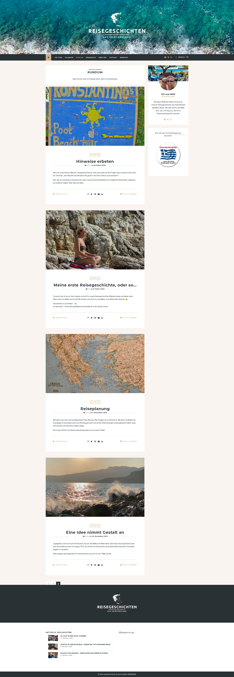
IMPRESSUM (132, 674)
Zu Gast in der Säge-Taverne (73, 636)
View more (95, 116)
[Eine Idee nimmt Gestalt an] (91, 564)
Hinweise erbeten (95, 161)
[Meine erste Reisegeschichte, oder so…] (91, 317)
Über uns (103, 57)
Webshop (124, 57)
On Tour (58, 57)
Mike (89, 165)
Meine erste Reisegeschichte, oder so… (95, 285)
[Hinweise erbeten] (91, 193)
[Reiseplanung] (91, 441)
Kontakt (113, 57)
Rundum (79, 57)
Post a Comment (129, 194)
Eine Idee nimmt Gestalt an (95, 532)
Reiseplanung (95, 408)
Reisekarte (91, 57)
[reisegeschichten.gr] (117, 25)
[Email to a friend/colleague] (98, 193)
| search (180, 57)
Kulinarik (69, 57)
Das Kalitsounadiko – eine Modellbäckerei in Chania (84, 653)
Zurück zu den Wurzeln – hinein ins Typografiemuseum (85, 644)
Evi (89, 289)
